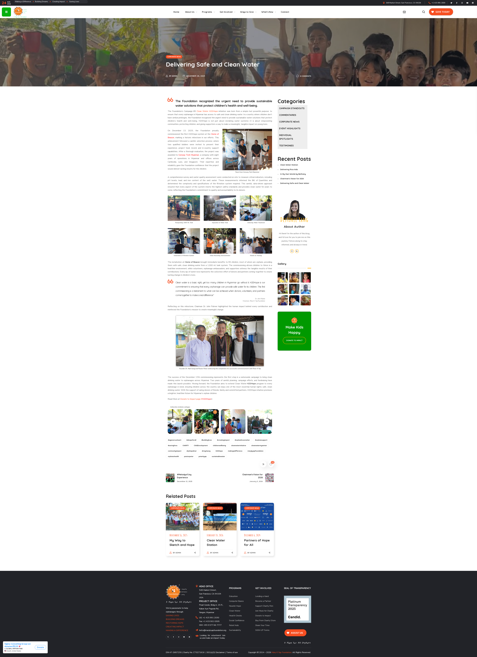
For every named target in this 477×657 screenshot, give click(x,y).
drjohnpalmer (192, 451)
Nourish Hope (235, 606)
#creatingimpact (223, 440)
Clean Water (234, 610)
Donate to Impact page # (191, 399)
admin (174, 76)
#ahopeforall (191, 440)
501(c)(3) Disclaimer (216, 652)
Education (233, 596)
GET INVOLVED (263, 588)
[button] (403, 12)
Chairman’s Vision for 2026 (292, 179)
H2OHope (219, 451)
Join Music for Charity (264, 610)
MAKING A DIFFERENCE (177, 630)
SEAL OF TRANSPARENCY (297, 588)
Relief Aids (234, 625)
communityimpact (174, 451)
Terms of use (232, 652)
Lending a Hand (262, 596)
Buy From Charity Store (265, 620)
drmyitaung (206, 451)
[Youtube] (467, 2)
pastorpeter (188, 456)
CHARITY (186, 445)
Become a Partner (263, 601)
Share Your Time (262, 625)
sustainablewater (218, 456)
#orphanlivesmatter (242, 440)
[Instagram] (462, 2)
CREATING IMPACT (175, 626)
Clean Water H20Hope (207, 111)
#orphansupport (261, 440)
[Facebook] (456, 2)
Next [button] (266, 421)
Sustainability (235, 630)
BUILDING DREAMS (175, 619)
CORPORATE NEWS (174, 57)
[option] (180, 421)
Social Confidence (236, 620)
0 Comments (305, 76)
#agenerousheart (174, 440)
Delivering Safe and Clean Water (294, 183)
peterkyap (203, 456)
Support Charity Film (264, 606)
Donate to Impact (263, 615)
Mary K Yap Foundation (282, 652)
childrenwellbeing (219, 445)
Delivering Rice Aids (289, 169)
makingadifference (235, 451)
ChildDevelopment (201, 445)
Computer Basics (236, 601)
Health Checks (235, 615)
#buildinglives (206, 440)
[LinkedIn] (472, 2)
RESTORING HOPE (174, 623)
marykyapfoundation (255, 451)
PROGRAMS (235, 588)
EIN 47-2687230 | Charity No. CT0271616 (185, 652)
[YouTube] (184, 637)
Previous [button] (173, 421)
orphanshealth (173, 456)
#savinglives (172, 445)
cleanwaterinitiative (238, 445)
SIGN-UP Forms (262, 630)
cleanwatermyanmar (259, 445)
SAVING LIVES (172, 615)
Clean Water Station (289, 165)
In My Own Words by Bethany (293, 174)
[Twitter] (451, 2)
